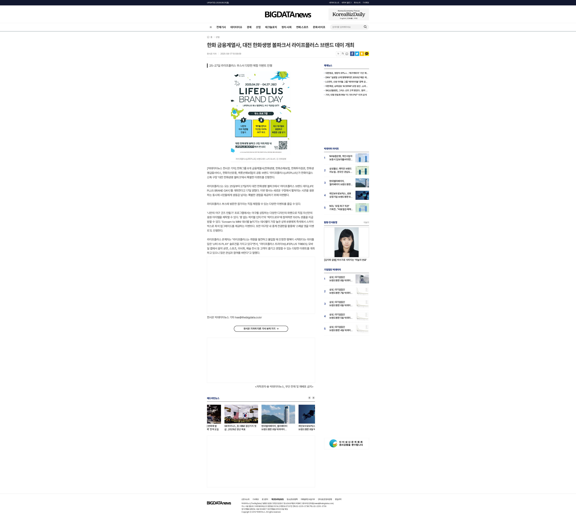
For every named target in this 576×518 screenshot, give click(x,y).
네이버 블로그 (347, 3)
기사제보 (366, 3)
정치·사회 (287, 27)
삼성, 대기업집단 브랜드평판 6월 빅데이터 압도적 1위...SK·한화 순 (341, 304)
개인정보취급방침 (277, 499)
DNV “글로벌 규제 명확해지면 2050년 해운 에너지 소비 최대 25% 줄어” (347, 77)
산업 (258, 27)
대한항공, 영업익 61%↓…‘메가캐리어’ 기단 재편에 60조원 (347, 73)
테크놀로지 (271, 27)
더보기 (366, 222)
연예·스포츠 (302, 27)
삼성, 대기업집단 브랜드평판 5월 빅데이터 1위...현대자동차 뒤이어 (341, 316)
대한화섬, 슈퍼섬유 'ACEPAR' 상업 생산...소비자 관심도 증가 (347, 86)
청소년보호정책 (292, 499)
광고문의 (265, 499)
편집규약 (338, 499)
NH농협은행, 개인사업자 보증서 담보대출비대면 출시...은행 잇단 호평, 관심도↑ (340, 158)
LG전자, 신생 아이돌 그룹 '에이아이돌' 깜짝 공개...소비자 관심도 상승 (347, 81)
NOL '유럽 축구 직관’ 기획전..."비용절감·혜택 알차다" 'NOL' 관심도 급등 (340, 208)
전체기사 (221, 27)
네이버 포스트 (334, 3)
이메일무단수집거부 (308, 499)
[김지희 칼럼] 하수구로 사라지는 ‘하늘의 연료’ (345, 259)
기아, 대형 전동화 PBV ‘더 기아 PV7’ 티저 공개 (346, 95)
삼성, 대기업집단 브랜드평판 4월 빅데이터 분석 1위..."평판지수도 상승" (341, 329)
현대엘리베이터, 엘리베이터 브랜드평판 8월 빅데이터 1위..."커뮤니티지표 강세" (257, 428)
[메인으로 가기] (219, 503)
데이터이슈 (236, 27)
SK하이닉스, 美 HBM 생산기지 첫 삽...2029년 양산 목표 (223, 428)
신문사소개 (245, 499)
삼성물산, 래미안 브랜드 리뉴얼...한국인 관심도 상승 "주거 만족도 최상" (340, 170)
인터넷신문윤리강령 (325, 499)
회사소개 (357, 3)
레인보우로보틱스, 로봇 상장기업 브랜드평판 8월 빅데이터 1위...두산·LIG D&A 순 (297, 428)
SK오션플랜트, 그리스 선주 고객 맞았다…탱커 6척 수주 (347, 90)
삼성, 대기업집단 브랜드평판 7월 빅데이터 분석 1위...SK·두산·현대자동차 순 (341, 291)
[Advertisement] (232, 285)
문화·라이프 (319, 27)
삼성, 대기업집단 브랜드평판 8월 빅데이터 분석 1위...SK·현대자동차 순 (341, 279)
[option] (225, 418)
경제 (249, 27)
